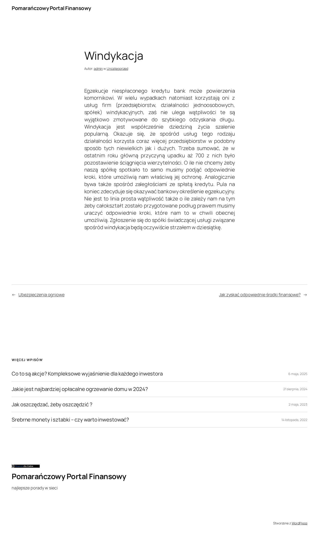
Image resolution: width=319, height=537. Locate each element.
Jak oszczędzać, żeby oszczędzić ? (52, 404)
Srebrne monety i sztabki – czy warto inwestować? (70, 420)
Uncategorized (117, 68)
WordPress (299, 523)
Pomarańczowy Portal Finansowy (51, 8)
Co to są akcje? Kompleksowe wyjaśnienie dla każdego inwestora (87, 374)
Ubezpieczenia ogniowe (41, 294)
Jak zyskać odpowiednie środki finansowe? (260, 294)
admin (98, 68)
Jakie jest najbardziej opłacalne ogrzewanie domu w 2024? (80, 389)
